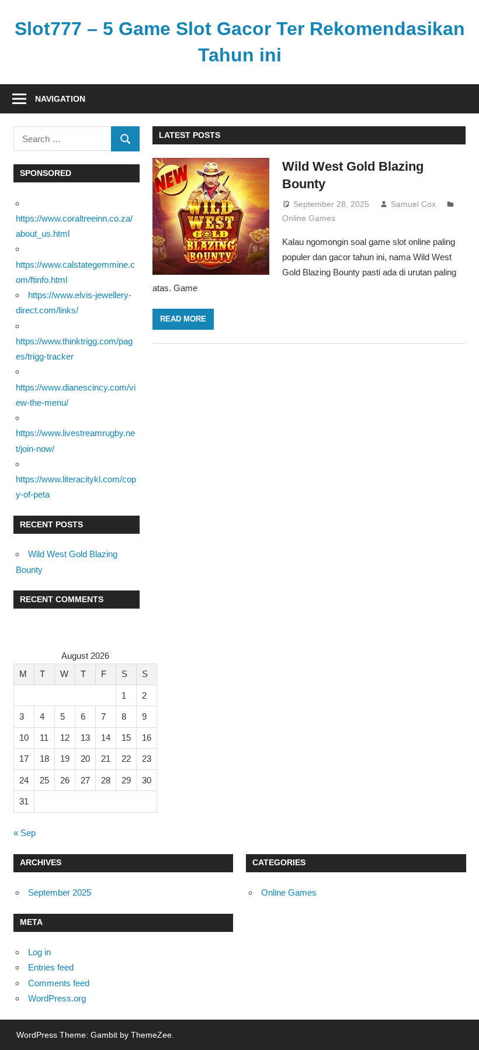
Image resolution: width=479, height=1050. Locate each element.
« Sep (24, 833)
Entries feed (51, 967)
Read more (183, 319)
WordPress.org (57, 998)
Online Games (308, 218)
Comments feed (58, 983)
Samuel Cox (413, 204)
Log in (39, 952)
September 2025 (59, 892)
